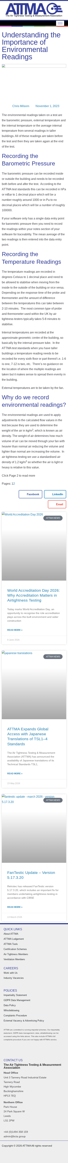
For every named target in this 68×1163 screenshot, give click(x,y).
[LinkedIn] (55, 1158)
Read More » (14, 630)
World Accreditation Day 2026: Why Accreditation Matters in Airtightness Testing (33, 595)
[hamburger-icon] (60, 23)
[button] (30, 494)
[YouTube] (63, 1158)
